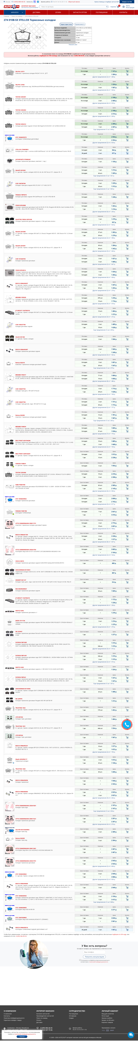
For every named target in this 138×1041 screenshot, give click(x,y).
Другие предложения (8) (104, 381)
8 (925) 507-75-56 (46, 1030)
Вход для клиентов (108, 1014)
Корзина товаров (107, 1022)
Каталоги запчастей (42, 1014)
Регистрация (130, 7)
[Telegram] (38, 2)
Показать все (73, 44)
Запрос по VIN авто (108, 1020)
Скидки (71, 1018)
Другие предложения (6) (104, 90)
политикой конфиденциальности (98, 962)
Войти (128, 6)
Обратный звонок (74, 2)
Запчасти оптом (80, 12)
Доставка (36, 12)
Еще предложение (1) (104, 129)
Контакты (123, 12)
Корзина (113, 7)
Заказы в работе (107, 1018)
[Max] (35, 2)
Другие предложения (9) (104, 304)
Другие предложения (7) (104, 434)
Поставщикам (101, 12)
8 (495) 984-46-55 (19, 2)
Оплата (58, 12)
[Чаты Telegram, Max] (131, 1035)
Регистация (105, 1016)
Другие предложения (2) (104, 77)
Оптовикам (72, 1016)
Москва (7, 2)
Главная (6, 16)
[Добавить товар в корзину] (127, 71)
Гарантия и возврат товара (12, 1020)
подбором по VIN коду (119, 934)
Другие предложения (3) (104, 251)
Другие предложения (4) (104, 103)
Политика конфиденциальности (14, 1018)
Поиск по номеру (41, 1018)
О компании (8, 1014)
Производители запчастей (45, 1016)
